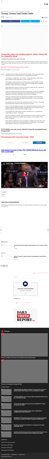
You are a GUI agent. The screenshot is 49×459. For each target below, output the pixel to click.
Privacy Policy (22, 454)
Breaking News (5, 11)
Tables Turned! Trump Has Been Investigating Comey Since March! (30, 257)
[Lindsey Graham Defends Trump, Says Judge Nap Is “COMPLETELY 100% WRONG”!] (6, 413)
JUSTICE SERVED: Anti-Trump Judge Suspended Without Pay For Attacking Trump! (31, 397)
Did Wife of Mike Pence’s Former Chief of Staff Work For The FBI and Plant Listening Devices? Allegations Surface (30, 432)
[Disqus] (24, 225)
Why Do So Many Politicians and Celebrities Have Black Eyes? (18, 357)
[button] (45, 4)
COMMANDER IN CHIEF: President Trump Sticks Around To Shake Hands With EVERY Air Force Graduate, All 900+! (30, 390)
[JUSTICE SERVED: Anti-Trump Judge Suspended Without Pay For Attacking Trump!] (6, 399)
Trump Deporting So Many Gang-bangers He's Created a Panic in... (31, 246)
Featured (21, 11)
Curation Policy (14, 454)
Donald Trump (14, 11)
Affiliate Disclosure (5, 454)
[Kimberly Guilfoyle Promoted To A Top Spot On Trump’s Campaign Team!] (6, 427)
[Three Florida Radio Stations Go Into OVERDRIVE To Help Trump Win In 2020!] (6, 406)
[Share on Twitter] (30, 21)
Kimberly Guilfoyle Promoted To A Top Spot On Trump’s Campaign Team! (29, 425)
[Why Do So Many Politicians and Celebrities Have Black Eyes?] (24, 345)
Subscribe (39, 142)
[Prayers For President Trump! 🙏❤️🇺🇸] (24, 371)
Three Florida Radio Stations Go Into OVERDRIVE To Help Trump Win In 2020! (29, 404)
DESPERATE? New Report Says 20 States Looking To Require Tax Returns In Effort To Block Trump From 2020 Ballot (30, 418)
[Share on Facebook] (10, 21)
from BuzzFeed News (15, 69)
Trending (27, 11)
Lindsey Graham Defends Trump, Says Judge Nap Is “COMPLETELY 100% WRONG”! (28, 411)
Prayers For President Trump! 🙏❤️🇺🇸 (11, 384)
